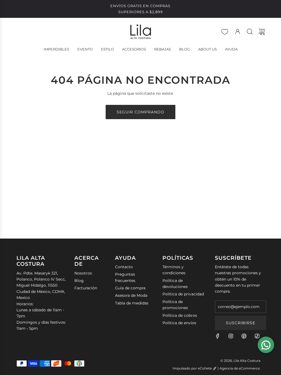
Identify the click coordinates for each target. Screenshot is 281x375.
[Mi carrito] (262, 32)
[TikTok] (257, 336)
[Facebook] (218, 336)
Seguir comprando (140, 112)
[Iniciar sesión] (238, 32)
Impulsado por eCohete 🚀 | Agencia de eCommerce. (216, 368)
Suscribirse (240, 322)
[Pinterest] (244, 336)
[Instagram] (231, 336)
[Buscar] (250, 32)
